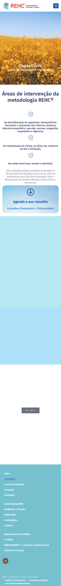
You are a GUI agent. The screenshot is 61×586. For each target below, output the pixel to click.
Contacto (9, 525)
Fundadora (10, 495)
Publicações (10, 514)
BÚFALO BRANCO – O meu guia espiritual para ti (27, 545)
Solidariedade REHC (14, 504)
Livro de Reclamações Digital (17, 583)
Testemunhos (11, 520)
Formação (9, 490)
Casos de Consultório (14, 484)
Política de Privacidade (15, 580)
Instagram (5, 561)
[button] (56, 5)
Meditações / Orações (15, 509)
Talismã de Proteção (14, 550)
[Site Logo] (20, 5)
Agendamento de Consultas (17, 534)
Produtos (9, 539)
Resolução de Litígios (39, 580)
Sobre (7, 473)
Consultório (10, 479)
